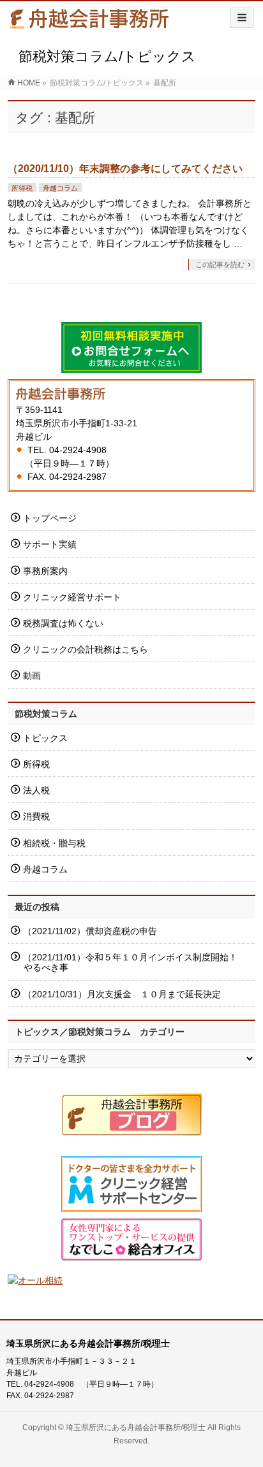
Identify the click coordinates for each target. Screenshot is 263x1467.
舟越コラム (60, 188)
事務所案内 (45, 571)
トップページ (50, 518)
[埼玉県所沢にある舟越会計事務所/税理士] (89, 23)
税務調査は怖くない (63, 623)
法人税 (36, 790)
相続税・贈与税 (54, 843)
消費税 (36, 816)
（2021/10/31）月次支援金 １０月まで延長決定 (122, 994)
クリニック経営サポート (72, 597)
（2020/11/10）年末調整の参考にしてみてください (125, 168)
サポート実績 (50, 544)
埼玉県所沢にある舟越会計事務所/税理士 (136, 1427)
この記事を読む (219, 264)
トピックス (45, 738)
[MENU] (241, 18)
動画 (32, 675)
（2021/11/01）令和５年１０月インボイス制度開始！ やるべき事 (139, 962)
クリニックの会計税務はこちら (85, 649)
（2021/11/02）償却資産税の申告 (90, 931)
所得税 (22, 188)
